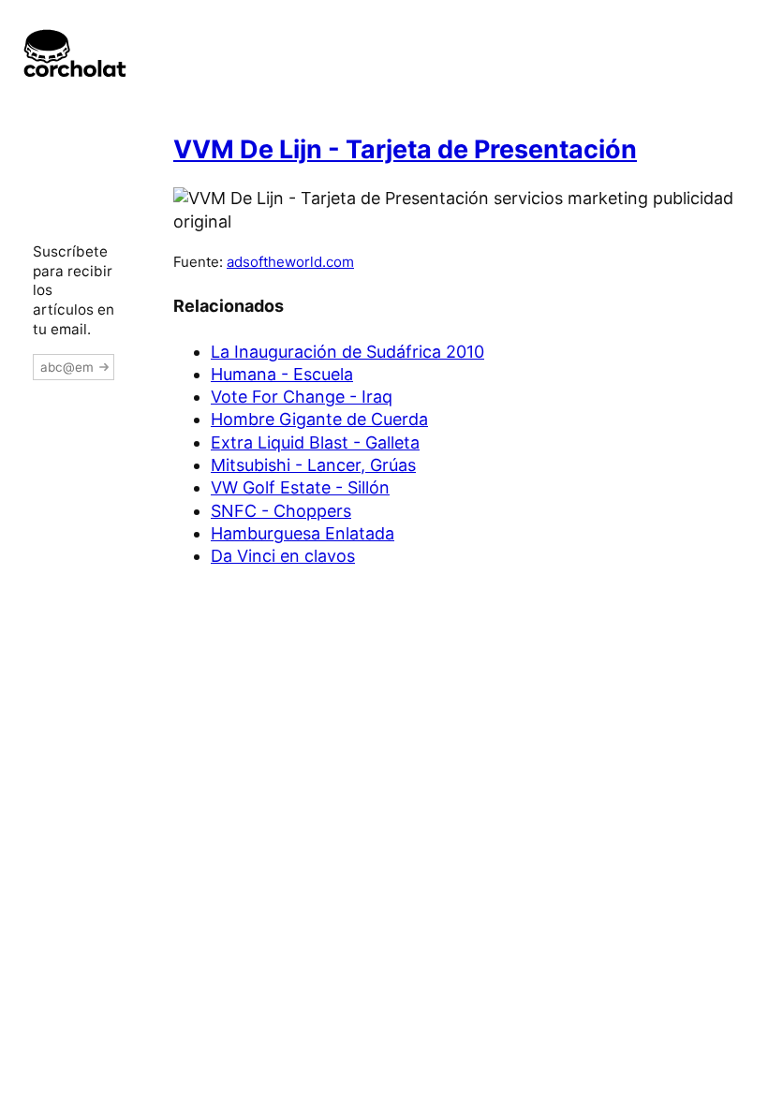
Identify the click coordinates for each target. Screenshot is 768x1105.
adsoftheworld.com (290, 262)
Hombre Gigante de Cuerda (319, 419)
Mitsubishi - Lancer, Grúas (313, 465)
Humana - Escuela (282, 374)
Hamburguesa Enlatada (302, 533)
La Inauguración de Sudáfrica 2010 (347, 351)
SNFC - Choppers (281, 511)
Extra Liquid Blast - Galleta (315, 442)
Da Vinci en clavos (283, 556)
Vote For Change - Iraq (301, 396)
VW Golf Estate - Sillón (300, 487)
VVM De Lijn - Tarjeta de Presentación (405, 149)
